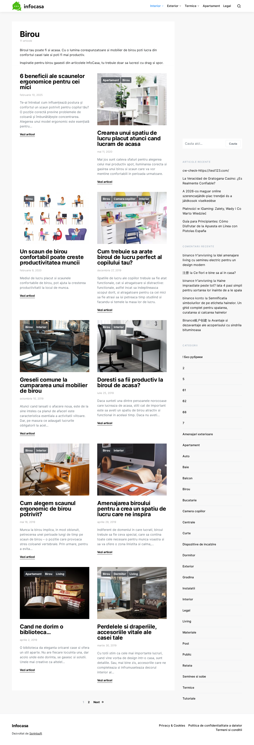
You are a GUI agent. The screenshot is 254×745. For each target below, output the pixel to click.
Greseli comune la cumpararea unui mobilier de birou (54, 385)
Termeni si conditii (229, 730)
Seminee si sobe (194, 676)
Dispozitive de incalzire (199, 544)
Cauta (233, 143)
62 (184, 401)
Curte (187, 533)
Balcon (187, 478)
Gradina (188, 577)
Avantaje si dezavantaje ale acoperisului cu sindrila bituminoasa (212, 325)
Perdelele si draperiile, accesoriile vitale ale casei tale (127, 632)
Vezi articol (27, 134)
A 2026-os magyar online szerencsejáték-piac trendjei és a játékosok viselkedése (207, 196)
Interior (155, 6)
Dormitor (120, 574)
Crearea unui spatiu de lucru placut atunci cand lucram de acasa (129, 138)
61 (184, 390)
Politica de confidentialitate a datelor (215, 725)
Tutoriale (189, 698)
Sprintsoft (35, 733)
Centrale (189, 522)
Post (186, 643)
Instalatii (189, 588)
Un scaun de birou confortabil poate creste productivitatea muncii (52, 257)
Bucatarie (190, 500)
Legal (227, 6)
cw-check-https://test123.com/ (206, 170)
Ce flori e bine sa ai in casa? (215, 273)
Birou (126, 80)
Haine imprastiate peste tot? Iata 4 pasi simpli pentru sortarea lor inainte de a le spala (212, 285)
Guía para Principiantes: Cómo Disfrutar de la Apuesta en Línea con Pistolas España (210, 226)
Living (60, 574)
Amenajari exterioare (198, 434)
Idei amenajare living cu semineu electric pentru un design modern (211, 260)
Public (187, 654)
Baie (186, 467)
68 (184, 412)
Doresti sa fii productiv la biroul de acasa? (130, 382)
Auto (186, 456)
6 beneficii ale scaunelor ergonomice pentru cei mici (52, 81)
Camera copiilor (125, 198)
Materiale (189, 632)
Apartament (211, 6)
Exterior (172, 6)
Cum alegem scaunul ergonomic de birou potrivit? (48, 509)
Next (96, 702)
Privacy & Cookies (172, 725)
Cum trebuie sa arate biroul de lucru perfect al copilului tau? (129, 257)
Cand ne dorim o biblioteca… (41, 629)
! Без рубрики (193, 357)
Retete (187, 665)
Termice (190, 6)
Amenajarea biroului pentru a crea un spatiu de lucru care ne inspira (131, 509)
